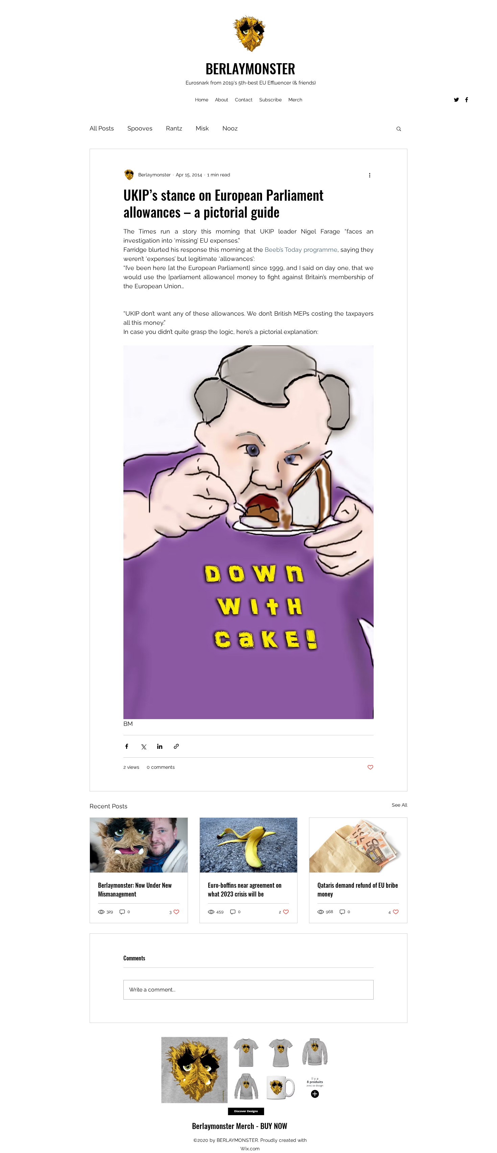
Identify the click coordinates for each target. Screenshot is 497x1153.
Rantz (174, 128)
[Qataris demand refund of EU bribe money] (358, 845)
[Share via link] (176, 746)
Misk (202, 128)
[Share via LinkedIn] (160, 746)
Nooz (230, 128)
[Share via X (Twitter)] (143, 746)
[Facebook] (466, 99)
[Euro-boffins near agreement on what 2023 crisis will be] (249, 845)
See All (399, 805)
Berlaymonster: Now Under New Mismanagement (135, 889)
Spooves (139, 128)
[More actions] (369, 175)
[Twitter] (456, 99)
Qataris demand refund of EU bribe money (357, 889)
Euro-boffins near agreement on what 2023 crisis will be (245, 889)
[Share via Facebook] (126, 746)
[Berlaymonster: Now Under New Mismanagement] (139, 845)
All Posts (102, 128)
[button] (399, 128)
